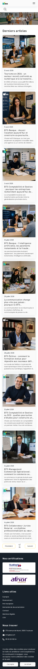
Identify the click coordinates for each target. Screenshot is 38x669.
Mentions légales (9, 614)
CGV (4, 617)
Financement (7, 600)
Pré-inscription (8, 604)
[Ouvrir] (33, 3)
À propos (6, 597)
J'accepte (10, 664)
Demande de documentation (13, 607)
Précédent (9, 546)
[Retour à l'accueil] (5, 3)
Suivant (30, 546)
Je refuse (27, 664)
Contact (6, 611)
